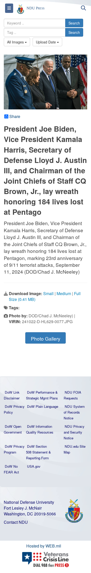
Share (14, 116)
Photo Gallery (45, 338)
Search (74, 23)
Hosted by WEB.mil (43, 546)
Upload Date (46, 41)
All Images (16, 41)
